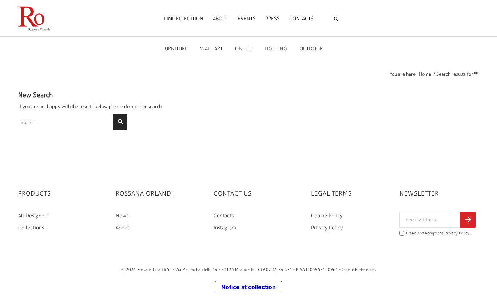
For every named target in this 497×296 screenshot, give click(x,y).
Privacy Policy (327, 228)
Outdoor (311, 49)
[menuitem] (183, 19)
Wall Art (211, 49)
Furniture (175, 49)
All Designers (33, 216)
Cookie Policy (326, 216)
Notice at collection (248, 287)
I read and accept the (437, 233)
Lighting (276, 49)
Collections (31, 228)
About (122, 228)
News (122, 216)
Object (243, 49)
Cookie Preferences (359, 269)
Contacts (224, 216)
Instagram (225, 228)
